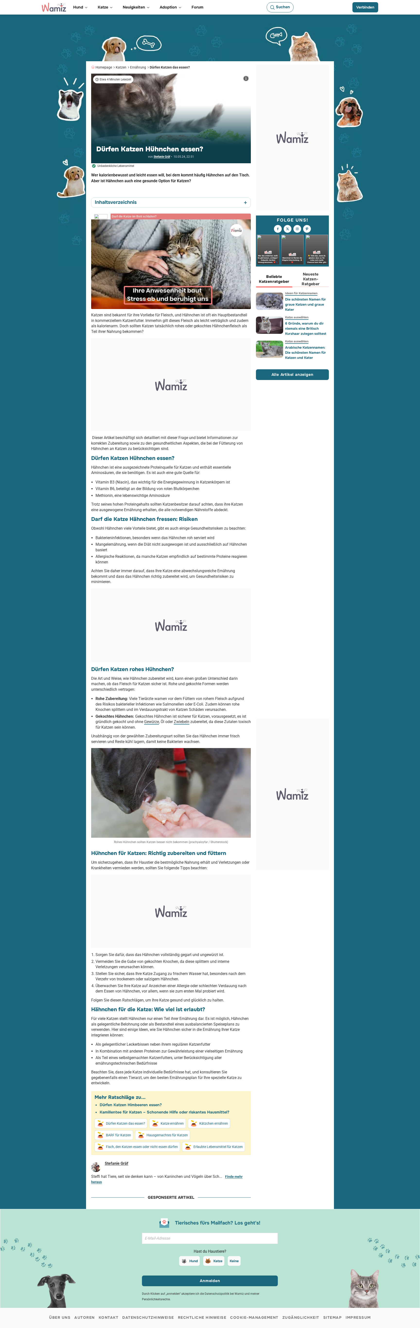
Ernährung (138, 67)
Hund (193, 1261)
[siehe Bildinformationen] (246, 78)
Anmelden (210, 1280)
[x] (287, 229)
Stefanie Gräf (162, 156)
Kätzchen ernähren (213, 1123)
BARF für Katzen (118, 1135)
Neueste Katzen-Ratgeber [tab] (310, 279)
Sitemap (332, 1317)
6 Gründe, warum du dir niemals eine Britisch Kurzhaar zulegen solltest (305, 328)
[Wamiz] (54, 7)
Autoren (84, 1317)
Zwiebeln (181, 721)
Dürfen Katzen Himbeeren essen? (131, 1104)
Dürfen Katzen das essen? (170, 67)
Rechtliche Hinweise (202, 1317)
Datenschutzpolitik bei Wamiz (224, 1293)
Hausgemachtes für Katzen (167, 1135)
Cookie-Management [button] (254, 1317)
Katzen (121, 67)
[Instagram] (297, 229)
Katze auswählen (296, 317)
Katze (217, 1261)
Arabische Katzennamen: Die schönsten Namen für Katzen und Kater (305, 352)
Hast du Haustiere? (210, 1251)
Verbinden (365, 7)
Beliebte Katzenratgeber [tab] (274, 279)
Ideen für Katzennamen (301, 293)
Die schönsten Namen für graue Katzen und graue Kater (305, 304)
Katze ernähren (172, 1123)
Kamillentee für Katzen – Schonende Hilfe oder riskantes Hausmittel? (164, 1112)
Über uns (59, 1317)
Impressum (358, 1317)
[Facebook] (278, 229)
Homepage (104, 67)
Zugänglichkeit (300, 1317)
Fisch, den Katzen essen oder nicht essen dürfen (142, 1147)
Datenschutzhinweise (148, 1317)
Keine (234, 1261)
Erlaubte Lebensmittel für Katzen (218, 1147)
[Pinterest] (307, 229)
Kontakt (109, 1317)
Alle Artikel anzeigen (292, 374)
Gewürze (151, 721)
